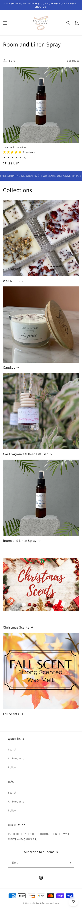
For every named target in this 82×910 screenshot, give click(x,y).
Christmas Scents (16, 627)
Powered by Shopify (50, 903)
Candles (9, 367)
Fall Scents (11, 714)
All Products (16, 758)
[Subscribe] (69, 863)
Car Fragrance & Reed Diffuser (25, 454)
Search (12, 749)
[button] (5, 23)
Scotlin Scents (36, 903)
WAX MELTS (11, 281)
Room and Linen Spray (15, 146)
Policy (12, 767)
